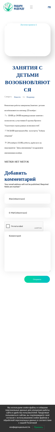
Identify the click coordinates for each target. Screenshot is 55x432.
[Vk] (24, 327)
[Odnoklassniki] (16, 327)
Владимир (30, 97)
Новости (17, 97)
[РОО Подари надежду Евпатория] (14, 7)
